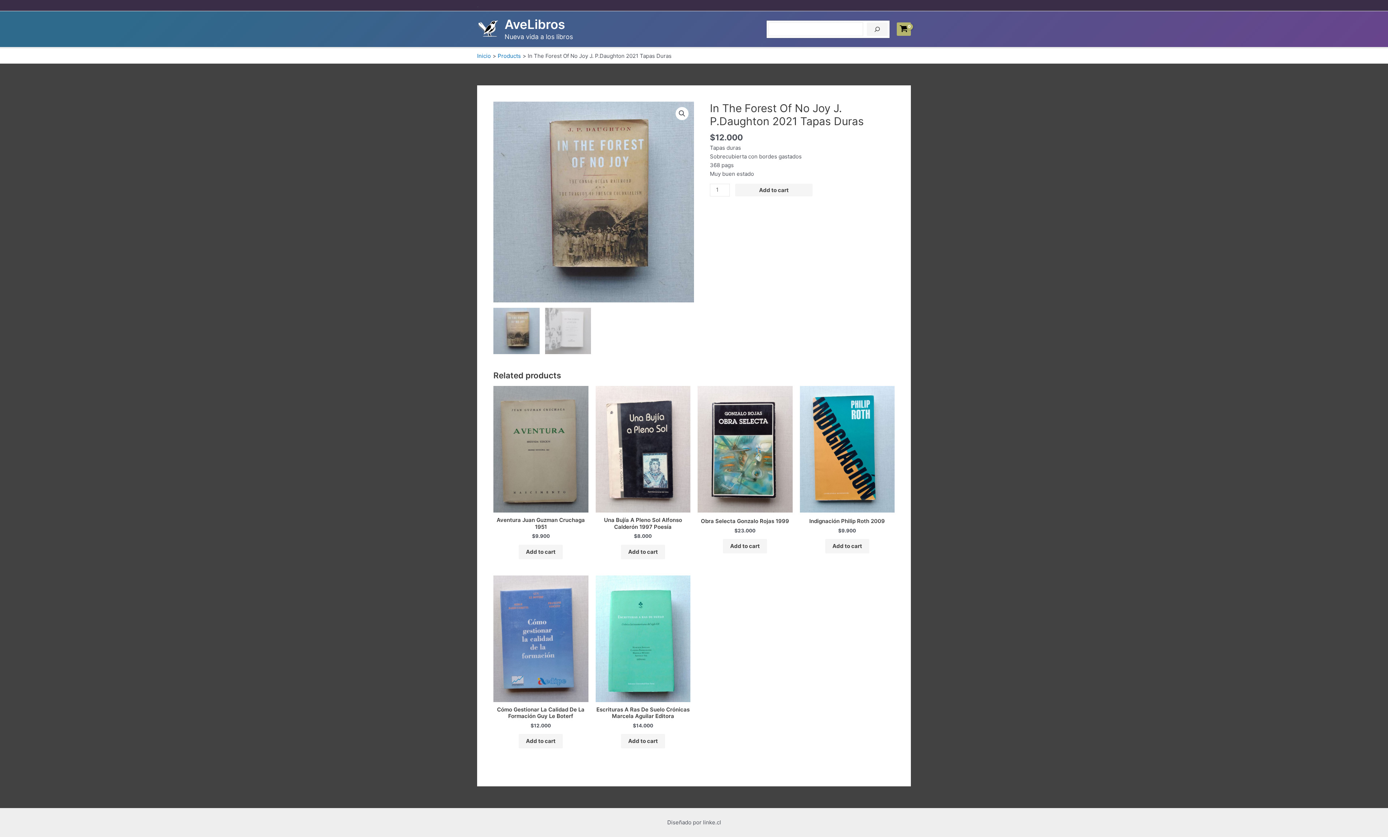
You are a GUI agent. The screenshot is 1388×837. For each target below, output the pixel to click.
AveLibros (535, 24)
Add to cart (774, 190)
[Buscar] (877, 29)
